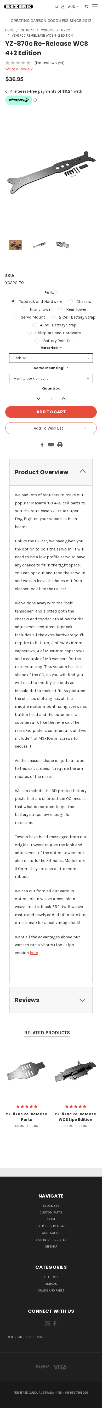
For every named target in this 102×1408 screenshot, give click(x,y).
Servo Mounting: (51, 367)
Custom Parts (51, 1212)
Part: (51, 292)
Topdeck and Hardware (40, 301)
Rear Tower (76, 309)
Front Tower (41, 309)
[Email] (51, 444)
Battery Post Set (58, 340)
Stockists (51, 1205)
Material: (51, 347)
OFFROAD (51, 1277)
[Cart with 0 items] (86, 7)
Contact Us (51, 1233)
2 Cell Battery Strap (77, 317)
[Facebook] (42, 444)
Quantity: (51, 388)
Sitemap (51, 1246)
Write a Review (19, 68)
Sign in (41, 1240)
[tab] (51, 472)
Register (60, 1240)
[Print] (60, 444)
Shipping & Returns (51, 1226)
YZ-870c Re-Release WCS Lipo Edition (75, 1116)
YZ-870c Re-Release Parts (26, 1116)
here (34, 952)
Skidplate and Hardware (58, 332)
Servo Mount (33, 317)
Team (51, 1219)
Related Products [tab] (47, 1033)
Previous (8, 1403)
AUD (71, 6)
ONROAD (51, 1283)
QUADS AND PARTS (51, 1290)
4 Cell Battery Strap (58, 324)
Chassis (83, 301)
